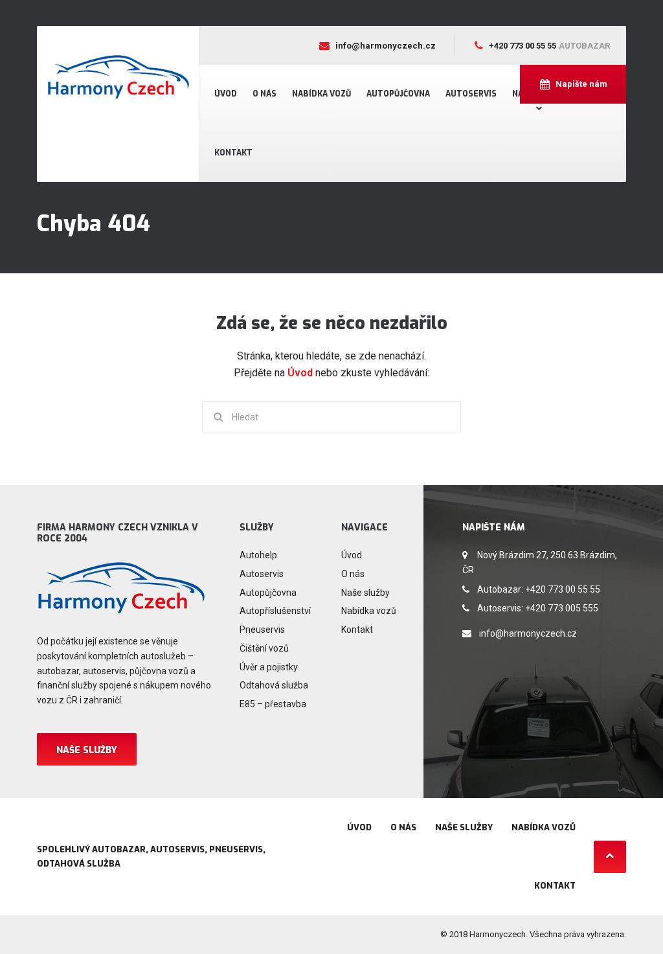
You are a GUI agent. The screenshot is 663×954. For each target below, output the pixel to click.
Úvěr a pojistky (269, 667)
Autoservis (471, 94)
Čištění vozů (264, 648)
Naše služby (86, 750)
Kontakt (233, 153)
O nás (264, 94)
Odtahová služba (274, 685)
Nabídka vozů (321, 94)
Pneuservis (262, 629)
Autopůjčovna (398, 94)
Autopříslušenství (275, 611)
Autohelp (258, 555)
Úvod (225, 94)
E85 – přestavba (273, 704)
